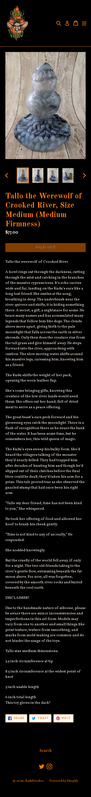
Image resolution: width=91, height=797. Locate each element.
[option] (22, 175)
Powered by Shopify (63, 781)
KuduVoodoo (34, 781)
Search (46, 751)
